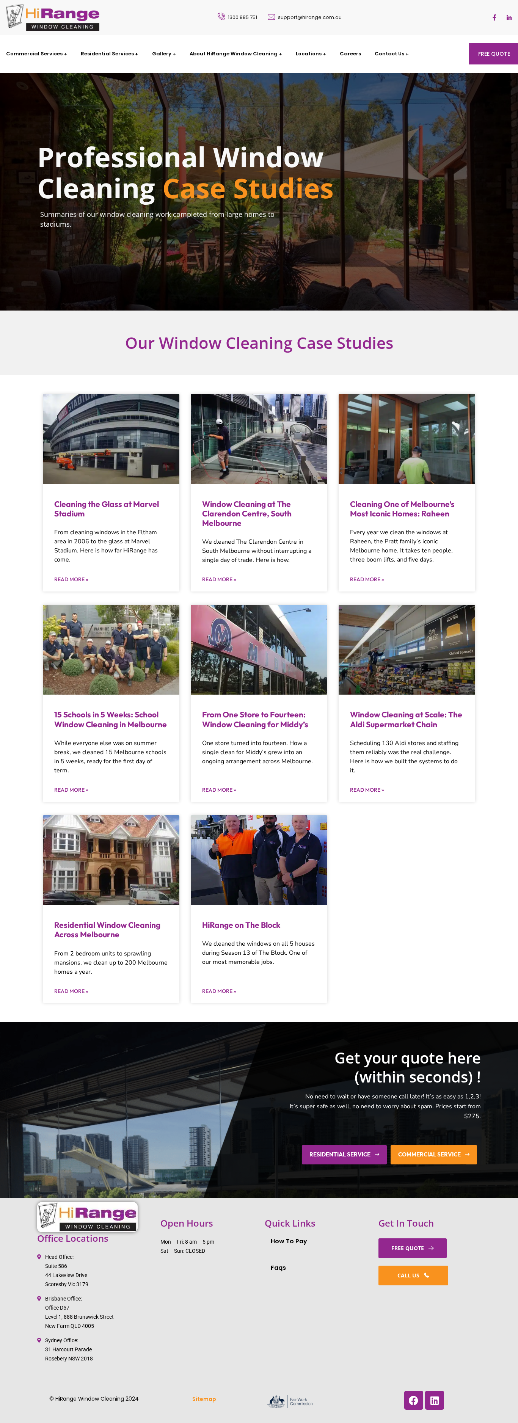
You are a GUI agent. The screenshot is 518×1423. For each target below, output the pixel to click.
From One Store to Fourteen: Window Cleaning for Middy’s (255, 719)
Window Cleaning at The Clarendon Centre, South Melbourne (247, 513)
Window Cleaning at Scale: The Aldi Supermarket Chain (406, 719)
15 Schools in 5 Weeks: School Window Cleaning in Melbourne (110, 719)
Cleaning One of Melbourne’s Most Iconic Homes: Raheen (402, 508)
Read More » (71, 579)
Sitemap (204, 1399)
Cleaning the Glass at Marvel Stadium (106, 508)
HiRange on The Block (241, 925)
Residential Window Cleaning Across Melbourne (107, 929)
